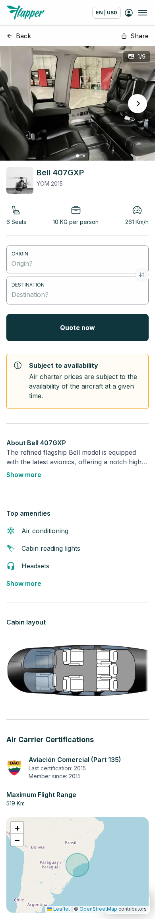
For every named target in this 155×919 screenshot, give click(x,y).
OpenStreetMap (98, 909)
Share (139, 36)
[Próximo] (137, 103)
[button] (17, 828)
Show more (23, 475)
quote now (77, 328)
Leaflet (61, 909)
